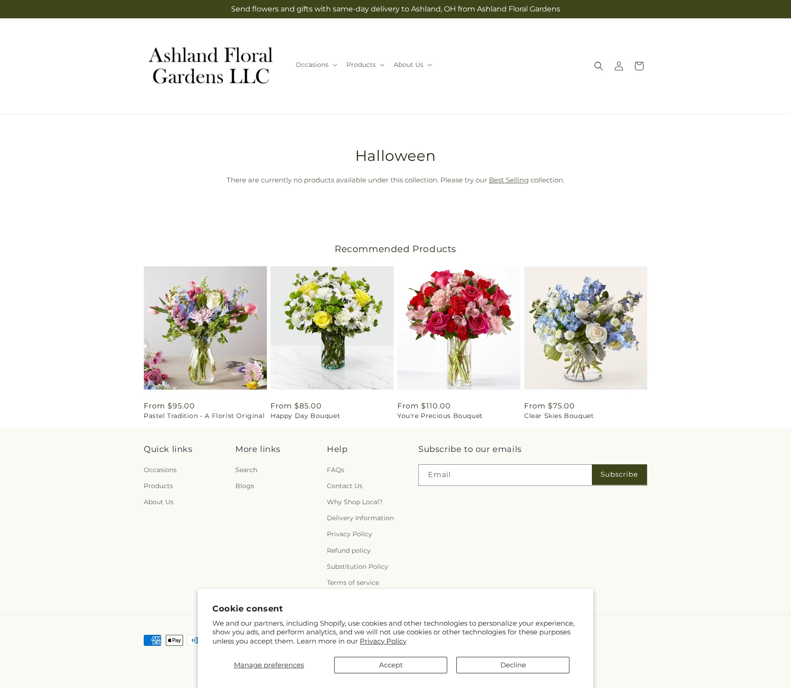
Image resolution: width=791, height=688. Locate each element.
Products (158, 486)
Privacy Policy (383, 641)
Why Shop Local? (355, 502)
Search (246, 470)
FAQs (335, 470)
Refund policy (349, 550)
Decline (513, 664)
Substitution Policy (357, 566)
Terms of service (353, 582)
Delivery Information (360, 518)
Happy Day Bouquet (305, 416)
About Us (158, 502)
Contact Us (345, 486)
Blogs (244, 486)
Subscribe (619, 474)
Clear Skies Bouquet (559, 416)
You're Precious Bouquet (440, 416)
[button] (315, 64)
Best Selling (509, 180)
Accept (391, 664)
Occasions (160, 470)
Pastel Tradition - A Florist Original (204, 416)
